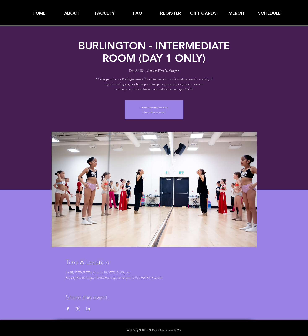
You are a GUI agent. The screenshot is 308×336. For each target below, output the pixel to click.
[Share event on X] (78, 308)
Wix (179, 330)
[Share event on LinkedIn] (88, 308)
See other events (154, 112)
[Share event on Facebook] (68, 308)
